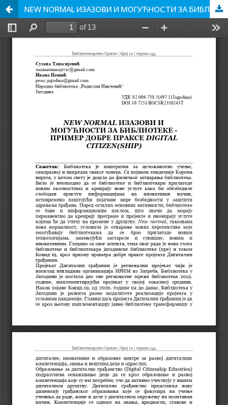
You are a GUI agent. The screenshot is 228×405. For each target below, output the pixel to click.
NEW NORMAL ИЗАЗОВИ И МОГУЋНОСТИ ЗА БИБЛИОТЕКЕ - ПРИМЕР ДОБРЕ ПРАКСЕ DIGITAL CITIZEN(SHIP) (126, 9)
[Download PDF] (219, 9)
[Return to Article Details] (9, 9)
